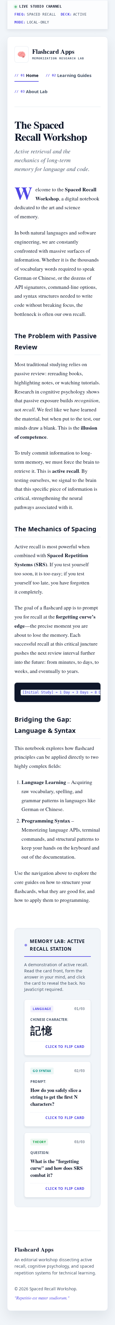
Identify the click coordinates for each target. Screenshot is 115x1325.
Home (26, 75)
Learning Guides (68, 75)
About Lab (30, 91)
